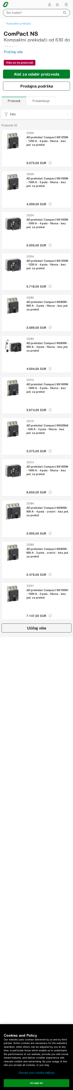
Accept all (36, 1083)
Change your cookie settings (36, 1072)
